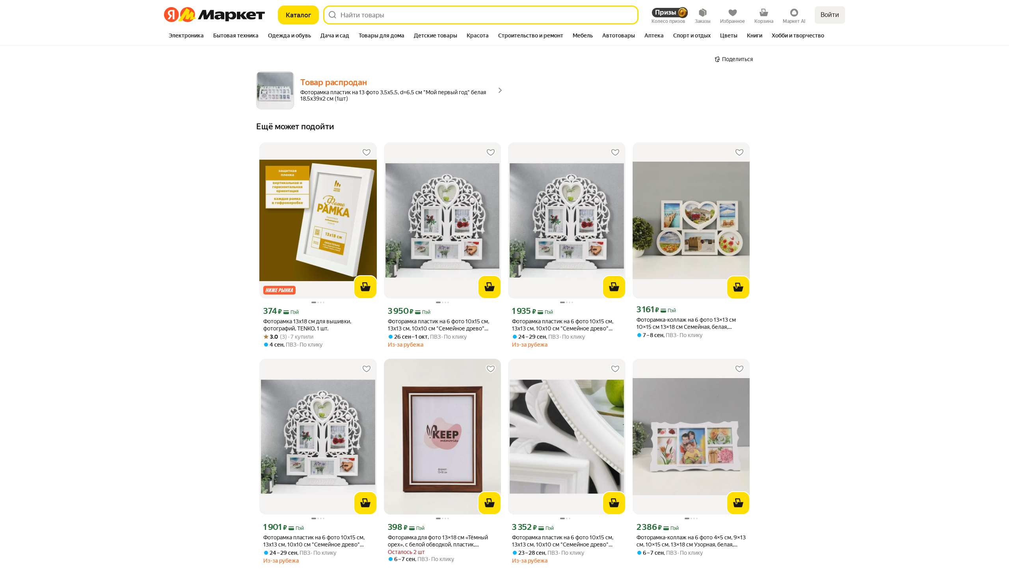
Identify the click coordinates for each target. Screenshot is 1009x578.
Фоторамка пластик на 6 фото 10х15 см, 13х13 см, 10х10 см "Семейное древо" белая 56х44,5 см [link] (438, 325)
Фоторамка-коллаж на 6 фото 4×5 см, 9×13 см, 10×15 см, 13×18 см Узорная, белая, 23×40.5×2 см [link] (691, 541)
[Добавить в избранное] (366, 152)
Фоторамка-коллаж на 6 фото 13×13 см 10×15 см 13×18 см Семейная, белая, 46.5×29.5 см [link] (686, 323)
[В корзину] (365, 287)
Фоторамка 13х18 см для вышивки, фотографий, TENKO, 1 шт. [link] (307, 325)
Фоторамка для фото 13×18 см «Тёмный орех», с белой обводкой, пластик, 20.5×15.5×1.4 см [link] (438, 541)
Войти (830, 15)
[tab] (186, 36)
